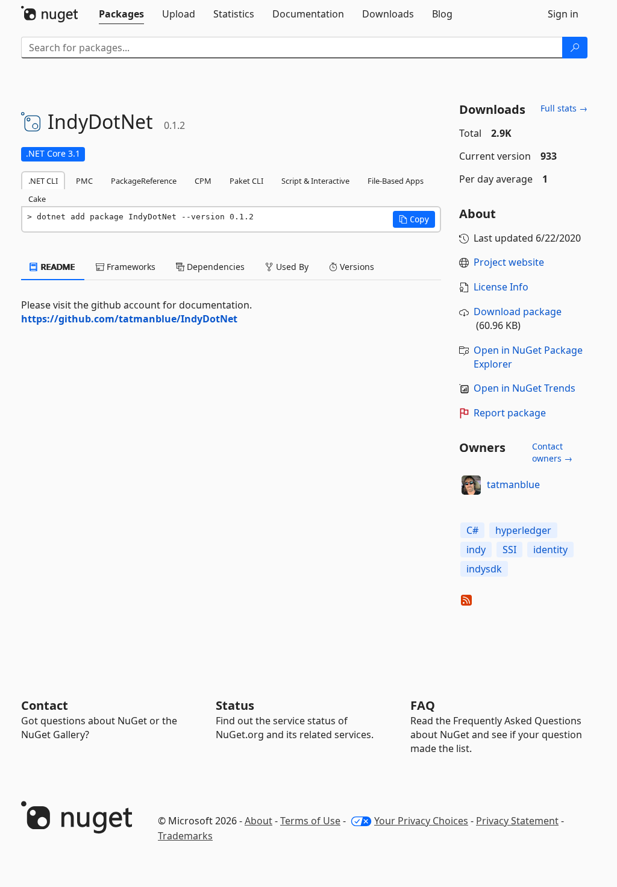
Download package (518, 311)
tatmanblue (513, 484)
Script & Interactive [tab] (315, 180)
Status (235, 705)
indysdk (484, 568)
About (258, 820)
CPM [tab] (203, 180)
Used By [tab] (291, 266)
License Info (501, 286)
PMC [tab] (84, 180)
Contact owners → (552, 452)
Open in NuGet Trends (524, 388)
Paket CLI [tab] (246, 180)
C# (472, 530)
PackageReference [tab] (144, 180)
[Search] (574, 47)
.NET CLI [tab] (43, 180)
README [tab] (57, 266)
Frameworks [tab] (129, 266)
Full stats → (563, 108)
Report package (510, 412)
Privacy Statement (517, 820)
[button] (414, 219)
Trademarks (185, 835)
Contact (44, 705)
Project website (509, 262)
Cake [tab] (37, 198)
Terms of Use (310, 820)
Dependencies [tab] (214, 266)
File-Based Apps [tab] (396, 180)
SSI (509, 549)
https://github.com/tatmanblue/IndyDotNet (129, 318)
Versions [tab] (355, 266)
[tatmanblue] (471, 485)
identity (550, 549)
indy (476, 549)
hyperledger (523, 530)
